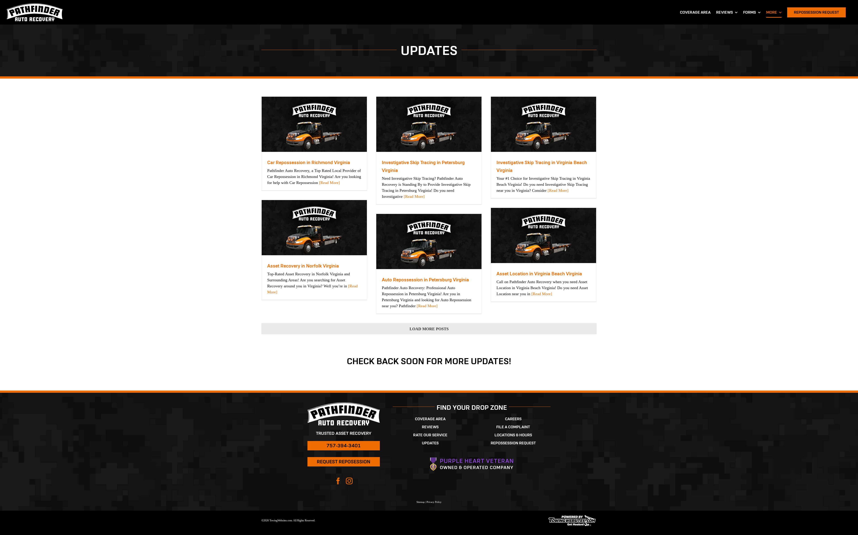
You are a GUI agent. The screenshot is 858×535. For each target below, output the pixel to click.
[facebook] (338, 481)
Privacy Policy (434, 502)
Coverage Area (430, 419)
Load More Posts (429, 329)
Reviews (430, 427)
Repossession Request (513, 443)
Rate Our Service (430, 435)
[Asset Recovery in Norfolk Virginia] (314, 227)
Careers (513, 419)
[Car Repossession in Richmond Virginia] (314, 124)
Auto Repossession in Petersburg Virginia (425, 279)
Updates (430, 443)
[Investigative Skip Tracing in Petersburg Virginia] (429, 124)
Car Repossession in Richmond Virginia (308, 162)
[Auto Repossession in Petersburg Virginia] (429, 241)
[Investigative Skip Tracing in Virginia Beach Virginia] (543, 124)
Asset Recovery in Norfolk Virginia (303, 266)
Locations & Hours (513, 435)
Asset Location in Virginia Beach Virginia (539, 273)
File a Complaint (513, 427)
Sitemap (420, 502)
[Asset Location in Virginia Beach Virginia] (543, 235)
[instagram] (349, 481)
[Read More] (329, 182)
